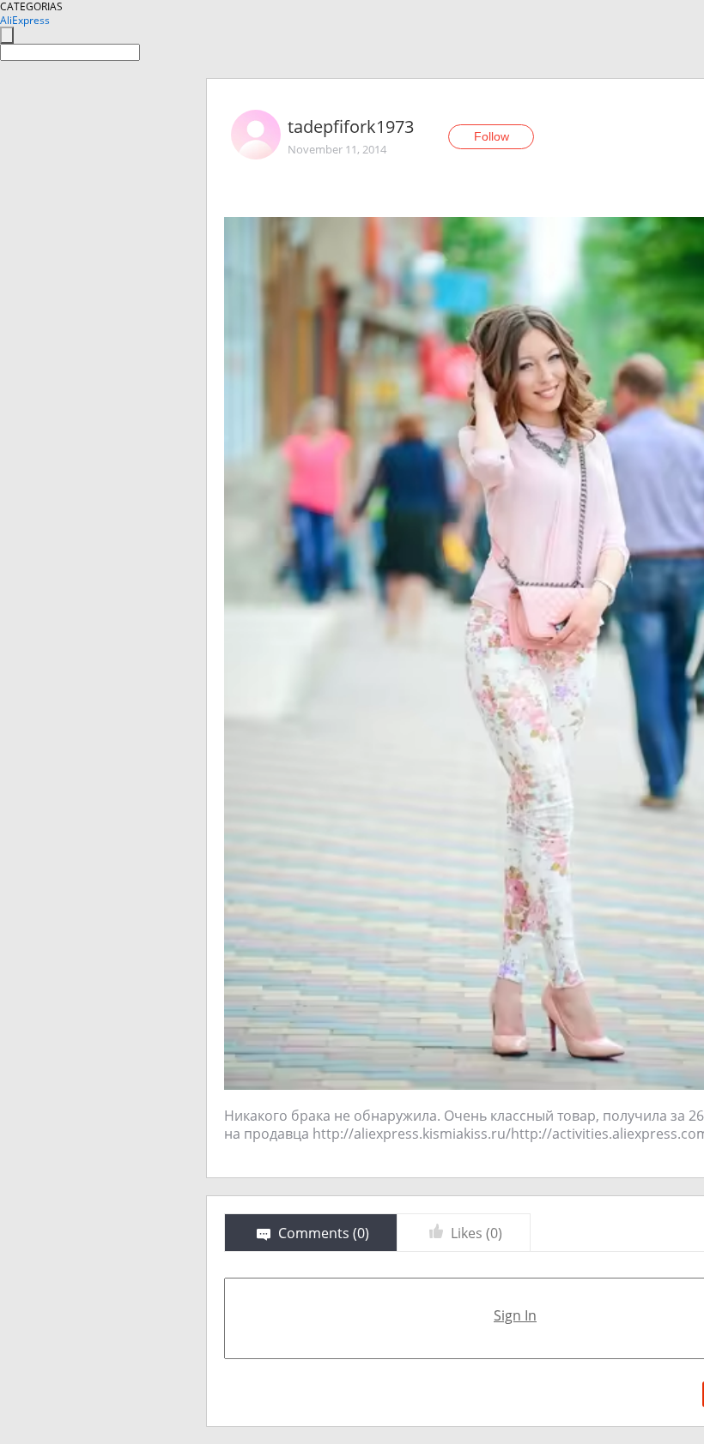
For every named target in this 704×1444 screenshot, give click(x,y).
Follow (491, 136)
